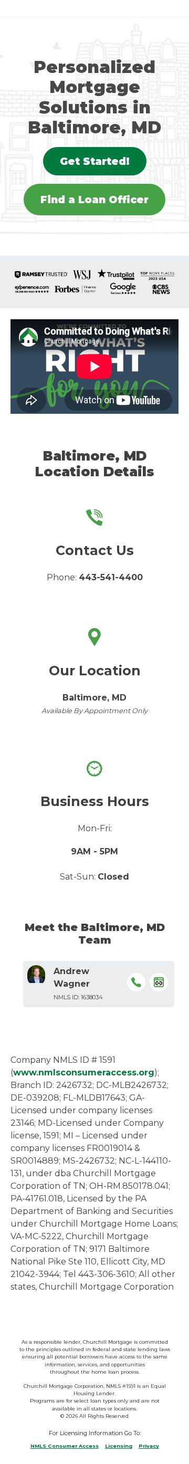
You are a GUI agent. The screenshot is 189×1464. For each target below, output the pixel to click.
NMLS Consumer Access (64, 1446)
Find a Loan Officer (94, 199)
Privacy (149, 1446)
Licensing (118, 1446)
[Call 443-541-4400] (136, 984)
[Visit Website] (159, 984)
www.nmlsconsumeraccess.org (83, 1073)
